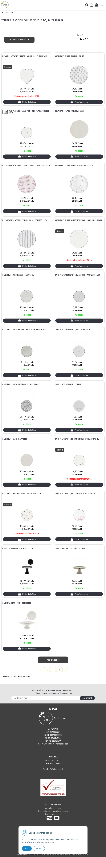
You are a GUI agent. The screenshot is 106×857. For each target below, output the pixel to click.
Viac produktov (53, 660)
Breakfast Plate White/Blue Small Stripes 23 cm (24, 220)
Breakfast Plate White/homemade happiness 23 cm (78, 220)
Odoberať (87, 698)
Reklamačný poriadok (53, 814)
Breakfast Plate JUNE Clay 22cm (69, 111)
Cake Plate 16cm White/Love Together (72, 330)
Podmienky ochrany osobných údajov (53, 811)
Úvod (6, 12)
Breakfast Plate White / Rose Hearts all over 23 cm (26, 166)
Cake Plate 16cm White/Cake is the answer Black (77, 275)
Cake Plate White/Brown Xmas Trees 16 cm (22, 494)
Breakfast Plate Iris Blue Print (69, 56)
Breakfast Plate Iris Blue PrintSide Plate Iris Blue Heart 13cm (25, 112)
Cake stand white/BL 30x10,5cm (16, 603)
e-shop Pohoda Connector (69, 854)
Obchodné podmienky (53, 808)
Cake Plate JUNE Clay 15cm (14, 439)
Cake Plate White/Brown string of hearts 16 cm (77, 439)
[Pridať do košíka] (27, 102)
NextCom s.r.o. (83, 854)
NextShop (57, 854)
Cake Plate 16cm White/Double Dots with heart (24, 330)
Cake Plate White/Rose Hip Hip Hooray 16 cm (75, 494)
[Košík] (96, 4)
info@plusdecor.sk (56, 769)
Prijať (27, 848)
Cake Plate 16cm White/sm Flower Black (21, 384)
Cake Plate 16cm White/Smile (68, 384)
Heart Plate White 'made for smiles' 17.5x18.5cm (24, 56)
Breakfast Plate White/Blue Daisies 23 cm (74, 166)
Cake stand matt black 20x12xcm (17, 548)
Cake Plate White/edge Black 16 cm (18, 275)
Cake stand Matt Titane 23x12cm (70, 548)
